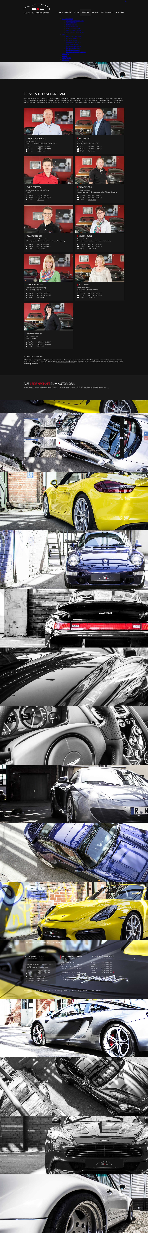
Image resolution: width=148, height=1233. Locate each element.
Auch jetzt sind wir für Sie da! (73, 422)
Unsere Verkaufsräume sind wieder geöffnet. (79, 443)
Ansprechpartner (71, 23)
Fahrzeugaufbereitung (73, 48)
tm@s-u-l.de (92, 200)
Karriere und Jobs (71, 24)
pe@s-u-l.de (40, 346)
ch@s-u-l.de (40, 297)
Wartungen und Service (73, 46)
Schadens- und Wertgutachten (75, 52)
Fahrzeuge (85, 12)
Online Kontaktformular (73, 30)
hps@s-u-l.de (41, 151)
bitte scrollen (104, 1226)
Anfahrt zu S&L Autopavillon (75, 32)
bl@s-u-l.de (91, 297)
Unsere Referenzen (72, 26)
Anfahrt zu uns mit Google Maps (37, 967)
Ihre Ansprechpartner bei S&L (71, 972)
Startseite (27, 991)
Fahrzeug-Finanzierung (73, 38)
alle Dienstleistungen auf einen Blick (73, 975)
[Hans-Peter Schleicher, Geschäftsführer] (48, 121)
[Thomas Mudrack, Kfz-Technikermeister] (99, 170)
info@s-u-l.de (41, 977)
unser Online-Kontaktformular (65, 362)
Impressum (85, 991)
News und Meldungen (73, 28)
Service (76, 12)
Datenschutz (75, 991)
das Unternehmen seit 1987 (75, 21)
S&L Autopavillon (65, 12)
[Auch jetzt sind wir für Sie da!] (40, 427)
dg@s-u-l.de (40, 200)
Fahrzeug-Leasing (71, 40)
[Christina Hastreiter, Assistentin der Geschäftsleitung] (48, 268)
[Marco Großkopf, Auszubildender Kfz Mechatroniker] (48, 219)
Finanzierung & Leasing (73, 36)
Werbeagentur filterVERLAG (71, 1018)
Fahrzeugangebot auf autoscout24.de (74, 977)
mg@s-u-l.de (41, 248)
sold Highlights (106, 12)
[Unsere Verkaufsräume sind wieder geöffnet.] (40, 448)
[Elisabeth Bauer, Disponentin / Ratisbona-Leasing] (99, 219)
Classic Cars (119, 12)
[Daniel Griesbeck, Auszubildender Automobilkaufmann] (48, 170)
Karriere (95, 12)
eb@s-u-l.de (92, 248)
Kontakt (57, 991)
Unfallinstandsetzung (73, 50)
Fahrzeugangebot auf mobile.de (72, 980)
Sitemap (98, 991)
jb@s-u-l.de (91, 151)
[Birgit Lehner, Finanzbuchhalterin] (99, 268)
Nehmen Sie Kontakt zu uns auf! (40, 965)
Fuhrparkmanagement (73, 42)
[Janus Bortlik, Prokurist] (99, 121)
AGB (92, 991)
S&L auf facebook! (42, 981)
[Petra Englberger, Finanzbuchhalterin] (48, 316)
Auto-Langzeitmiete (72, 44)
